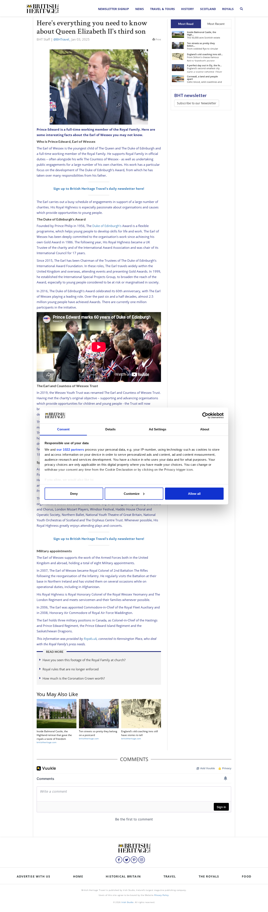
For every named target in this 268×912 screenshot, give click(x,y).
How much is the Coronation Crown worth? (74, 678)
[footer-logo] (134, 847)
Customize (131, 493)
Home (78, 876)
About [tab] (204, 429)
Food (246, 876)
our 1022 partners (70, 449)
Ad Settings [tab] (157, 429)
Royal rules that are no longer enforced (71, 669)
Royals (228, 9)
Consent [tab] (63, 429)
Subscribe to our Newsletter (196, 103)
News (139, 9)
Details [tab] (110, 429)
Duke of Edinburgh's (106, 226)
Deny (74, 493)
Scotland (208, 9)
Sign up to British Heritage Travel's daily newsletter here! (98, 188)
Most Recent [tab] (216, 24)
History (187, 9)
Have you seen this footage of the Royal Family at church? (84, 660)
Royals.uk (90, 638)
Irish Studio (127, 902)
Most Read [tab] (185, 24)
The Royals (209, 876)
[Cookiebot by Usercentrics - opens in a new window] (205, 415)
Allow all (194, 493)
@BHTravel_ (62, 39)
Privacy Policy (161, 895)
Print (158, 39)
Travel (170, 876)
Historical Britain (123, 876)
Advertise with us (33, 876)
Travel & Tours (162, 9)
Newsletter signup (113, 9)
